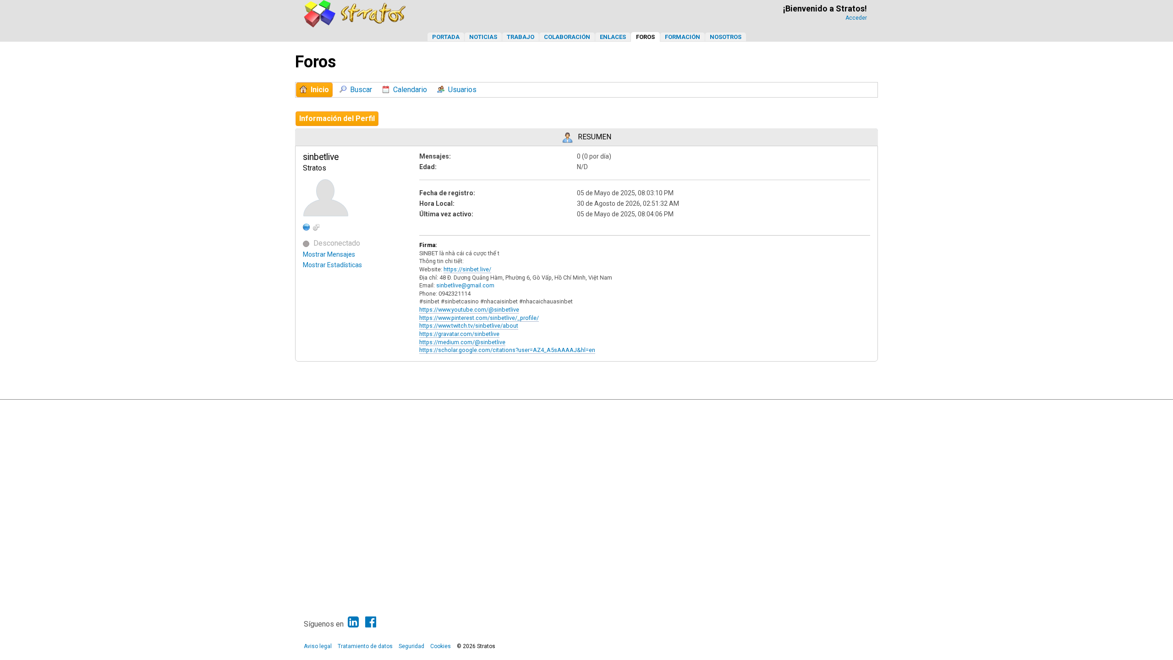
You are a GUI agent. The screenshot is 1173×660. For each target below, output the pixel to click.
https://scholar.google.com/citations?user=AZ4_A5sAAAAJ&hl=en (507, 349)
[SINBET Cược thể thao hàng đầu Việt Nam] (306, 227)
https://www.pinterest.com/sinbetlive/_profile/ (479, 317)
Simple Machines (594, 409)
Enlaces (613, 36)
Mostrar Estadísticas (332, 265)
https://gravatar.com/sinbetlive (459, 333)
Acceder (856, 18)
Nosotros (725, 36)
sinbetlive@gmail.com (465, 285)
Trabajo (520, 36)
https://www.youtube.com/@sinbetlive (469, 309)
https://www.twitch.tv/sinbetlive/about (468, 325)
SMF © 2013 (558, 409)
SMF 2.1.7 (527, 409)
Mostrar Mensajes (329, 254)
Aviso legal (318, 646)
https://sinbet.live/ (467, 269)
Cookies (440, 646)
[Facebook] (370, 622)
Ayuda (824, 409)
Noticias (483, 36)
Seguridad (411, 646)
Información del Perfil (337, 118)
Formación (682, 36)
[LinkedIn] (353, 622)
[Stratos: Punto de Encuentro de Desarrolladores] (355, 25)
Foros (645, 36)
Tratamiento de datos (365, 646)
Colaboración (567, 36)
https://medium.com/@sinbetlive (462, 342)
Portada (446, 36)
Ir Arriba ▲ (848, 409)
